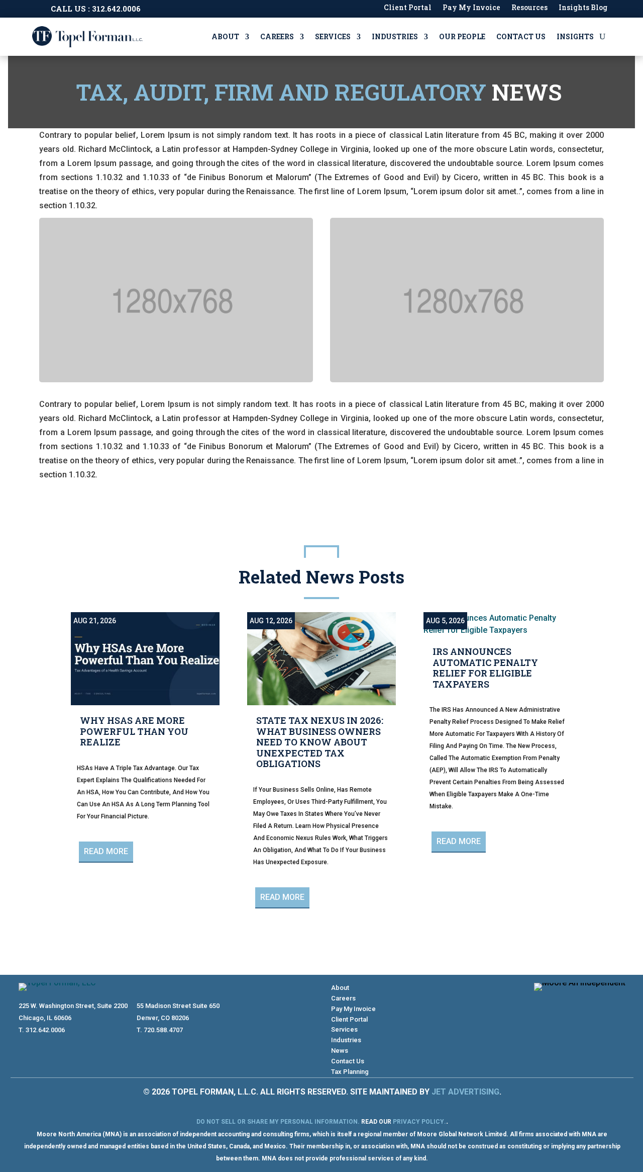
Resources (529, 8)
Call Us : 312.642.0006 (96, 9)
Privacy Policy (418, 1121)
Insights (575, 36)
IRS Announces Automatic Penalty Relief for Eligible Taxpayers (485, 667)
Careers (277, 36)
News (339, 1050)
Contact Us (521, 36)
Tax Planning (350, 1071)
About (225, 36)
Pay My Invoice (471, 8)
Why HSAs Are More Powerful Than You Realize (134, 731)
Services (333, 36)
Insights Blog (583, 8)
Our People (462, 36)
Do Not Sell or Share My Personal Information (277, 1121)
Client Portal (408, 8)
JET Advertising (465, 1092)
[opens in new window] (597, 1004)
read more (106, 851)
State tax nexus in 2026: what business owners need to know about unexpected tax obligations (319, 742)
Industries (395, 36)
